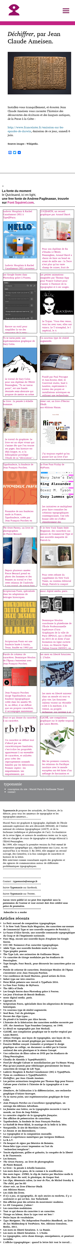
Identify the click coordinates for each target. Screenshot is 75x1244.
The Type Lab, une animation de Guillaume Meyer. (31, 954)
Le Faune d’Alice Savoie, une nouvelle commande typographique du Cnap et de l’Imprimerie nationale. (39, 934)
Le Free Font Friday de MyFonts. (21, 985)
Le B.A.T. (8, 1140)
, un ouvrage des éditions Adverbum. (34, 1104)
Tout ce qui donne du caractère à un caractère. (29, 1211)
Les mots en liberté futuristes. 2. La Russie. (27, 1230)
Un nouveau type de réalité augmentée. (25, 1010)
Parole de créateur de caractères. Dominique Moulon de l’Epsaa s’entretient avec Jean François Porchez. (38, 971)
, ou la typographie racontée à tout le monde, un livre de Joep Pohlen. (36, 1110)
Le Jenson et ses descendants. (19, 1131)
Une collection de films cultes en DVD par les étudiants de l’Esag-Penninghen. (35, 1054)
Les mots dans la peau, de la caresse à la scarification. (33, 1171)
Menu (66, 11)
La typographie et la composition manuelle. (27, 1134)
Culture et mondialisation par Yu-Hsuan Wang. (39, 1062)
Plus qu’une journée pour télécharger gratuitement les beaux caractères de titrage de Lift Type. (36, 1067)
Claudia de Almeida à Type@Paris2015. (25, 1059)
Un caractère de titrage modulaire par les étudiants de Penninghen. (33, 958)
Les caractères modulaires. (17, 1208)
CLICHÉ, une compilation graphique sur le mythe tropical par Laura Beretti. (37, 1033)
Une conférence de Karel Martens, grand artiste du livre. (34, 976)
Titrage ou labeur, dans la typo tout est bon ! (28, 1214)
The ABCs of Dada (13, 988)
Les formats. (10, 1158)
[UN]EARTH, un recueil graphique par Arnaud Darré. (32, 1041)
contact (11, 792)
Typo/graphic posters (15, 951)
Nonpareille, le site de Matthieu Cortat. (25, 1127)
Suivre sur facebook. (20, 887)
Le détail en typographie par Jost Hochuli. (26, 1028)
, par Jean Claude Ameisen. (23, 1078)
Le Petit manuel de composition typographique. (29, 923)
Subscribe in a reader (15, 912)
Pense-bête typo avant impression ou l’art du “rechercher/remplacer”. (28, 1147)
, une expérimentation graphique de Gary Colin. (36, 1098)
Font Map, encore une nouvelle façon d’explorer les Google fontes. (36, 940)
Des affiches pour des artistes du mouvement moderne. (33, 1202)
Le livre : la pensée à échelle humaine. (24, 1168)
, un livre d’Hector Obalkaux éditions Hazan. (22, 1188)
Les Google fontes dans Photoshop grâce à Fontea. (31, 991)
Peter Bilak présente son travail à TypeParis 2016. (31, 982)
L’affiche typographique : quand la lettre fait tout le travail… (37, 1242)
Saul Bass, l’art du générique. (19, 1013)
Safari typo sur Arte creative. (19, 979)
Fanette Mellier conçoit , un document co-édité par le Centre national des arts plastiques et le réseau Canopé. (35, 1047)
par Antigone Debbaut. (34, 1137)
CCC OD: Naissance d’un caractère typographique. (31, 945)
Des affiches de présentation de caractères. (26, 1118)
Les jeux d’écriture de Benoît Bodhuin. (24, 994)
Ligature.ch (9, 1000)
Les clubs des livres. (14, 1192)
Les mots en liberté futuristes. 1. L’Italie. (25, 1233)
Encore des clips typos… (16, 1016)
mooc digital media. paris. (17, 997)
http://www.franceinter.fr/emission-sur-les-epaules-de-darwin (36, 129)
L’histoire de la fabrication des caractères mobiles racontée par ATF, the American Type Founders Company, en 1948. (38, 1023)
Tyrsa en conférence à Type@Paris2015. (25, 1075)
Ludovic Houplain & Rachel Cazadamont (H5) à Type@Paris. (37, 1072)
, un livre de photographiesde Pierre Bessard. (28, 1163)
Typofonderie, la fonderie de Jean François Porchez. (32, 1121)
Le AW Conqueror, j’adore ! (18, 1205)
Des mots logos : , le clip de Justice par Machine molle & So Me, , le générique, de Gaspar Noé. (38, 1175)
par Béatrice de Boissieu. (28, 1143)
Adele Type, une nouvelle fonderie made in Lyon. (30, 948)
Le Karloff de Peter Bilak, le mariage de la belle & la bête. (35, 1124)
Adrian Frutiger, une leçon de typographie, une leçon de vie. (37, 1038)
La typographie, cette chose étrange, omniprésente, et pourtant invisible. (38, 1237)
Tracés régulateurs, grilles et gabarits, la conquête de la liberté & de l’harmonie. (38, 1154)
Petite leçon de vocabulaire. (18, 1217)
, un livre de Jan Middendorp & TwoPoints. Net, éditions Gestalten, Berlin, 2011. (38, 1224)
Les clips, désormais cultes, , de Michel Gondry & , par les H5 (38, 1181)
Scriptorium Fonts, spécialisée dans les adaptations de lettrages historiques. (38, 1005)
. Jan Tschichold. (37, 1197)
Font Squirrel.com (21, 202)
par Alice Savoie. (25, 1019)
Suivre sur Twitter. (19, 893)
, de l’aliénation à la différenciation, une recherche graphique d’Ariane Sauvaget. (37, 1092)
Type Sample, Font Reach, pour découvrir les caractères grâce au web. (39, 965)
